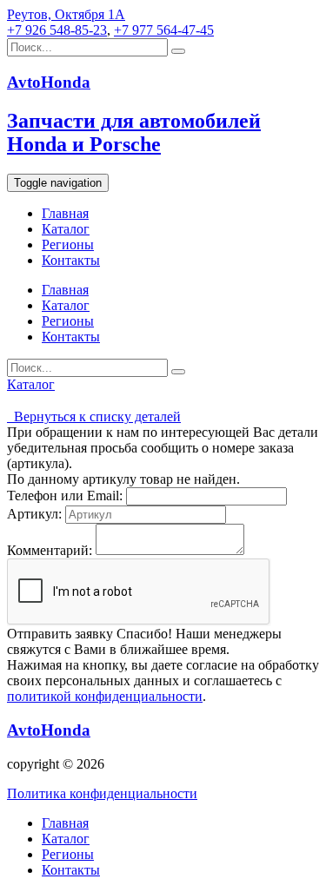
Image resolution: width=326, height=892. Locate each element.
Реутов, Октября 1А (66, 14)
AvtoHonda (48, 730)
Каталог (66, 228)
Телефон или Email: (65, 495)
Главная (65, 213)
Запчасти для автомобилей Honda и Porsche (134, 132)
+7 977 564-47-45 (164, 30)
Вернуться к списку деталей (94, 416)
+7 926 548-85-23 (57, 30)
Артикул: (34, 513)
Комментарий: (49, 550)
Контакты (71, 260)
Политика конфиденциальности (102, 793)
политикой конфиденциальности (105, 696)
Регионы (68, 244)
